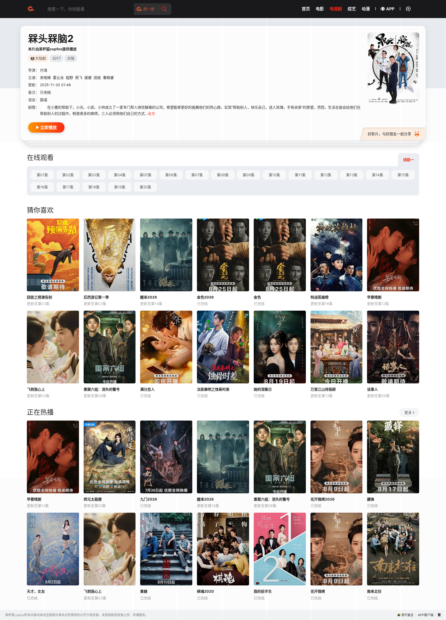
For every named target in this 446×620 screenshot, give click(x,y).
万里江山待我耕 (323, 389)
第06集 (171, 175)
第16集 (42, 187)
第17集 (68, 187)
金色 (257, 297)
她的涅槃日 (263, 389)
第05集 (146, 175)
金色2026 (205, 297)
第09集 (248, 175)
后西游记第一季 (96, 297)
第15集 (403, 175)
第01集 (42, 175)
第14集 (377, 175)
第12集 (325, 175)
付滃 (43, 70)
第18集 (94, 187)
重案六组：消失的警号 (102, 389)
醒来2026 (148, 297)
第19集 (119, 187)
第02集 (68, 175)
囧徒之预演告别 (39, 297)
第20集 (145, 187)
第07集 (197, 175)
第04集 (120, 175)
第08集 (223, 175)
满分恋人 (147, 389)
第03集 (94, 175)
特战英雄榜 (319, 297)
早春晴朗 (374, 297)
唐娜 (88, 77)
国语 (43, 100)
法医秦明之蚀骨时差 (213, 389)
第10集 (274, 175)
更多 (408, 412)
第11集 (300, 175)
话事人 (372, 389)
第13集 (351, 175)
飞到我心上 (36, 389)
